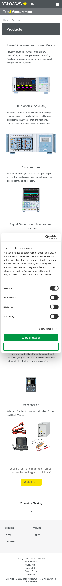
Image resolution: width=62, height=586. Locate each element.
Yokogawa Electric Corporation (31, 558)
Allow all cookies (31, 338)
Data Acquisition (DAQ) (31, 106)
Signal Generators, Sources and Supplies (31, 226)
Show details (46, 328)
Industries (9, 527)
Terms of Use (31, 567)
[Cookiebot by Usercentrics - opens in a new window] (45, 237)
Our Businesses (31, 561)
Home (5, 20)
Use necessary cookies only (31, 346)
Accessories (31, 404)
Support (36, 534)
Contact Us (30, 482)
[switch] (54, 297)
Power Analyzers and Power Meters (31, 45)
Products (37, 527)
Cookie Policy (31, 571)
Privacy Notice (31, 564)
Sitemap (31, 574)
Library (8, 534)
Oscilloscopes (31, 167)
